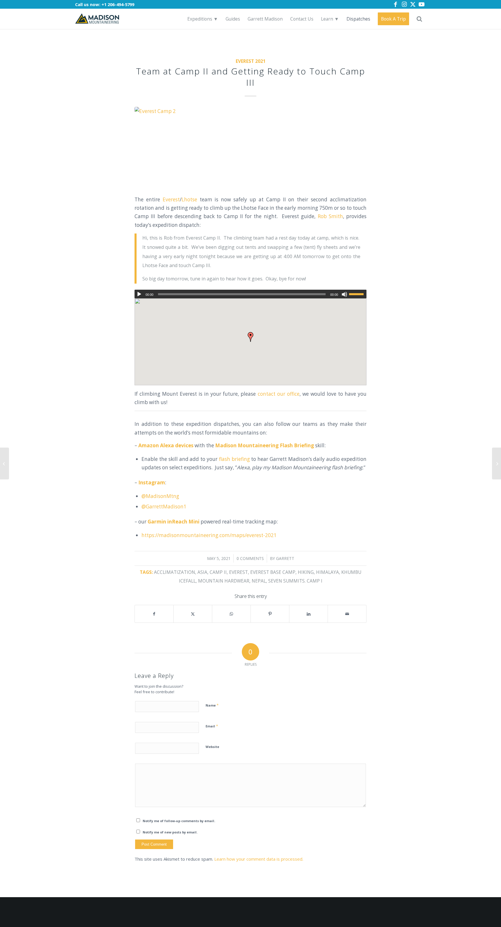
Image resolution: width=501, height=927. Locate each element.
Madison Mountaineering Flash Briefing (264, 445)
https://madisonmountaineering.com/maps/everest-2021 (209, 535)
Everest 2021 (251, 61)
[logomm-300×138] (97, 19)
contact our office (278, 393)
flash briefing (234, 459)
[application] (250, 294)
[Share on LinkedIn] (308, 614)
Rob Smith (330, 216)
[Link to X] (413, 4)
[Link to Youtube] (421, 4)
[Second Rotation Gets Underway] (4, 463)
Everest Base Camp (272, 572)
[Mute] (344, 294)
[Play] (139, 294)
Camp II (218, 572)
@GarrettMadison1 (163, 506)
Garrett (285, 558)
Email (212, 726)
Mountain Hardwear (223, 581)
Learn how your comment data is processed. (258, 859)
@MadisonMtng (160, 496)
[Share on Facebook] (154, 614)
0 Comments (250, 558)
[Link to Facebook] (395, 4)
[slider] (357, 294)
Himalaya (327, 572)
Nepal (259, 581)
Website (212, 746)
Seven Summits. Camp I (295, 581)
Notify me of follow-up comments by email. (179, 821)
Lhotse (189, 199)
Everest (171, 199)
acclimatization (174, 572)
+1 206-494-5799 (117, 4)
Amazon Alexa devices (165, 445)
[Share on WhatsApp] (231, 614)
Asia (202, 572)
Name (212, 705)
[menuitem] (203, 19)
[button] (250, 337)
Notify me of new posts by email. (170, 832)
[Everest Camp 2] (250, 147)
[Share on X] (193, 614)
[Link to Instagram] (404, 4)
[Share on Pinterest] (270, 614)
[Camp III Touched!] (496, 463)
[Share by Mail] (347, 614)
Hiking (306, 572)
